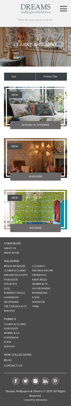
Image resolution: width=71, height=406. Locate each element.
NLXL (7, 288)
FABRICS (10, 319)
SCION (35, 297)
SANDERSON (11, 297)
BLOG (8, 360)
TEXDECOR (38, 302)
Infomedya (41, 399)
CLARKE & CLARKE (15, 270)
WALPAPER (11, 261)
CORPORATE (12, 243)
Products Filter (50, 76)
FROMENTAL (39, 275)
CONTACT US (13, 365)
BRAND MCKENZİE (14, 266)
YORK (35, 306)
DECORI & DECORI (42, 270)
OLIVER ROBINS (41, 288)
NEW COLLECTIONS (18, 354)
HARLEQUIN (11, 279)
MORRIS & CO (40, 284)
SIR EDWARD (11, 302)
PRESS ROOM (11, 253)
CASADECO (38, 266)
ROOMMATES (39, 293)
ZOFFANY (9, 311)
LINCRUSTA (10, 284)
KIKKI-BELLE (39, 279)
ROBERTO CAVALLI (14, 293)
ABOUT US (10, 248)
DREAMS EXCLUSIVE (16, 275)
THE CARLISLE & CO (15, 306)
